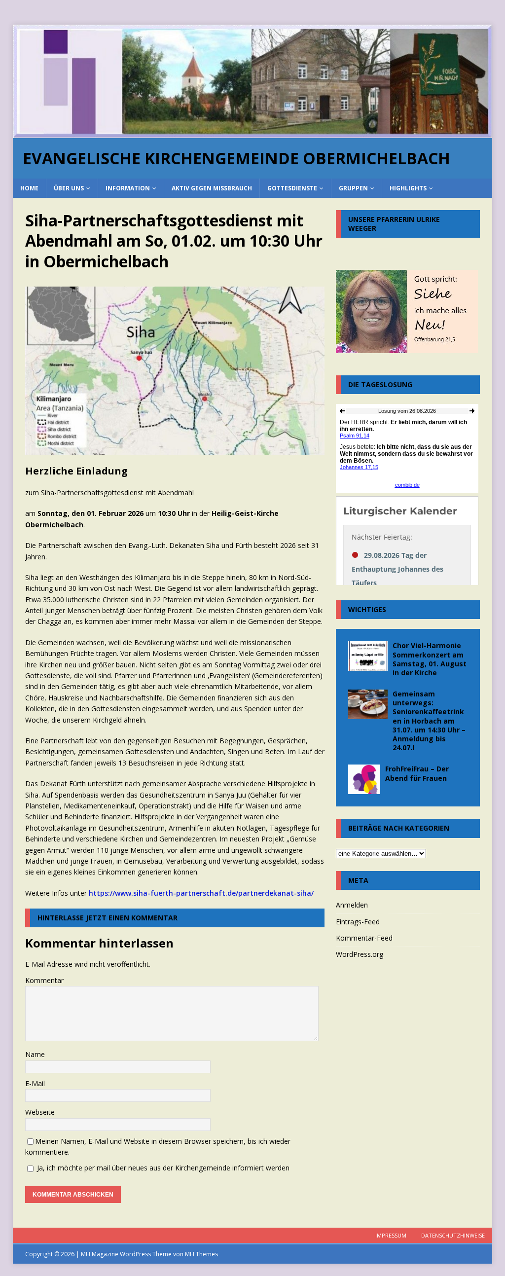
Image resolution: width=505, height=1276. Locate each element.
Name (35, 1054)
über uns (69, 188)
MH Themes (201, 1254)
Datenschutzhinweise (453, 1235)
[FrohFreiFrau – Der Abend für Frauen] (364, 779)
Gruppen (353, 188)
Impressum (390, 1235)
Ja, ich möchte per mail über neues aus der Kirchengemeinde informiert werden (162, 1167)
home (29, 188)
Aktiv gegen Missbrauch (212, 188)
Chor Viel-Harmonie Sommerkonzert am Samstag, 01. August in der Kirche (430, 659)
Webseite (40, 1112)
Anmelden (352, 905)
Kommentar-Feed (364, 938)
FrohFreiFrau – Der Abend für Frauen (417, 773)
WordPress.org (359, 954)
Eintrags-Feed (358, 921)
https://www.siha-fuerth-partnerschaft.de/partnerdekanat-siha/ (201, 893)
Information (128, 188)
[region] (253, 81)
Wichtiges (367, 609)
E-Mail (35, 1083)
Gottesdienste (292, 188)
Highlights (408, 188)
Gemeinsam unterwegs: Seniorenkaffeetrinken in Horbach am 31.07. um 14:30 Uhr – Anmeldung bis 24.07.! (429, 720)
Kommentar (44, 980)
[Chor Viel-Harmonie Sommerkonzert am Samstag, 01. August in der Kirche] (368, 656)
